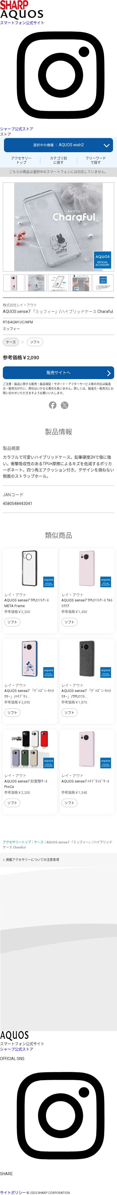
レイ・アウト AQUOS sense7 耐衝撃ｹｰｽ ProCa (25, 781)
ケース (11, 342)
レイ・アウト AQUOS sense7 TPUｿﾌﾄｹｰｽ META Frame (26, 600)
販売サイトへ (58, 372)
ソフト (35, 342)
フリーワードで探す (95, 160)
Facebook (53, 405)
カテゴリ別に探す (58, 160)
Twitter (65, 405)
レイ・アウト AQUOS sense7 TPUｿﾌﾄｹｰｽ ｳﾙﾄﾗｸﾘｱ (87, 600)
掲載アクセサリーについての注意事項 (32, 860)
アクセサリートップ (21, 160)
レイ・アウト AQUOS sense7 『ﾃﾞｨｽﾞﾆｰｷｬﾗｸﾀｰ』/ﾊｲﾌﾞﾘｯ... (29, 690)
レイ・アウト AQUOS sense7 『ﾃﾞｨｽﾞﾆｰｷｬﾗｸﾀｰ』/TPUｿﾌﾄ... (86, 690)
